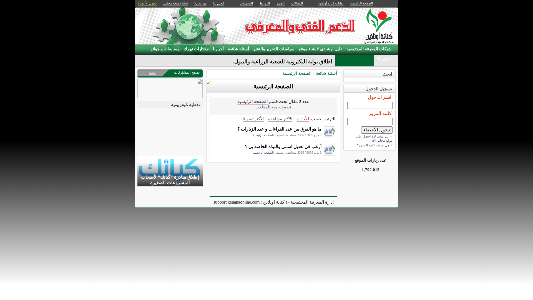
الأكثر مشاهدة (280, 118)
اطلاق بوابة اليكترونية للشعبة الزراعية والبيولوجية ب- (275, 61)
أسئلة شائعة (238, 49)
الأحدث (303, 118)
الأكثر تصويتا (253, 118)
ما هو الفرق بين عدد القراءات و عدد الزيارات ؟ (279, 129)
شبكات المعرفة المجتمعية (369, 49)
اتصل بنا (385, 59)
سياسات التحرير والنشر (274, 49)
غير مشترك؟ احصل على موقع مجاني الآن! (374, 138)
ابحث (152, 72)
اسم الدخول (379, 97)
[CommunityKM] (329, 136)
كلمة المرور (380, 113)
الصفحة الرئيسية (297, 73)
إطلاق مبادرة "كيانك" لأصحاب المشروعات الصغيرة (170, 179)
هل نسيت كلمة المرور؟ (373, 145)
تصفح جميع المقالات (273, 106)
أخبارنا (218, 49)
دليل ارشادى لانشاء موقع (320, 49)
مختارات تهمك (196, 49)
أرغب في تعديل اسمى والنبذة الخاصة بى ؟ (283, 146)
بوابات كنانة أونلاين (330, 3)
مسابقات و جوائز (165, 49)
